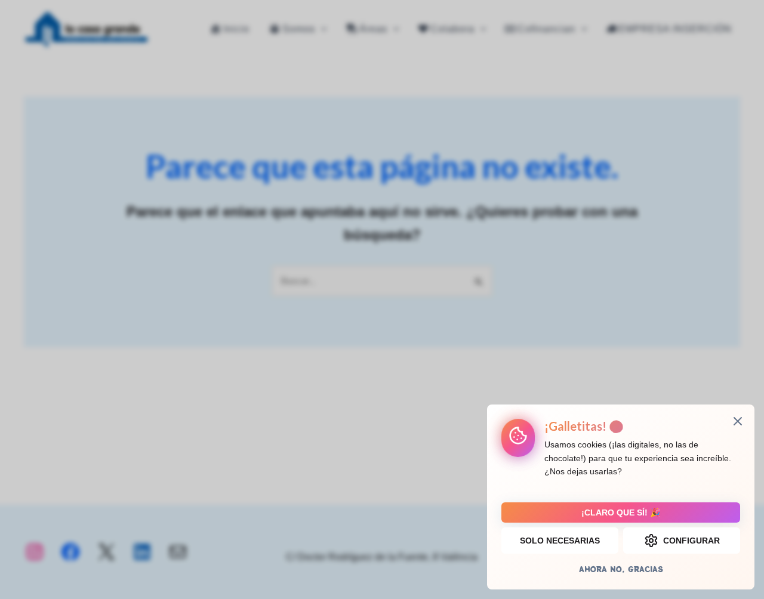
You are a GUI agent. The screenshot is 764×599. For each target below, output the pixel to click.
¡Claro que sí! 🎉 (620, 512)
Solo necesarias (560, 540)
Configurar (691, 540)
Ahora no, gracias (621, 569)
